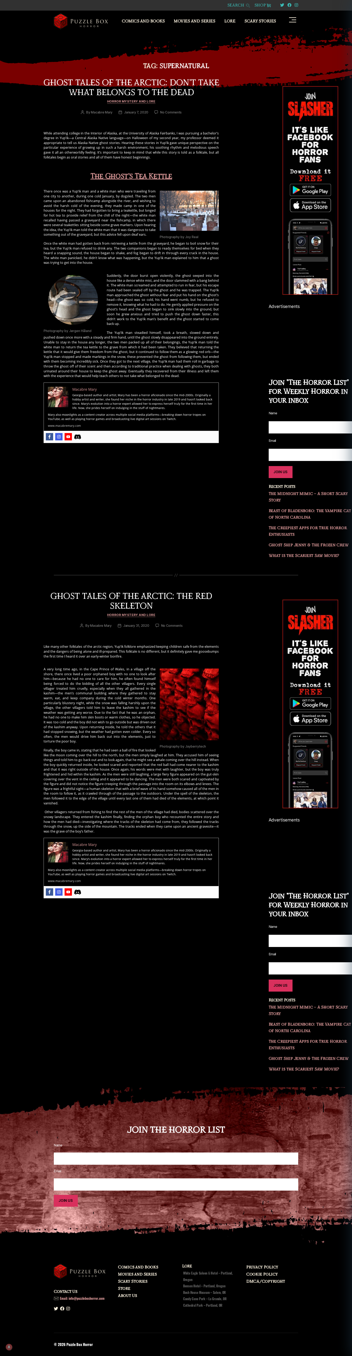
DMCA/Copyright (265, 1281)
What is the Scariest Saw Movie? (304, 555)
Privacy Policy (262, 1267)
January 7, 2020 (136, 112)
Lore (229, 21)
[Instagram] (59, 436)
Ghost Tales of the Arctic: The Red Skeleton (131, 601)
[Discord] (77, 436)
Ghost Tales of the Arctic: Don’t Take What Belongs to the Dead (131, 87)
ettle (162, 176)
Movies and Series (194, 21)
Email (57, 1171)
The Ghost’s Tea (119, 176)
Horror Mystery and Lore (131, 101)
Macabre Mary (101, 112)
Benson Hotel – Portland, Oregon (204, 1285)
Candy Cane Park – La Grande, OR (205, 1298)
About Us (127, 1295)
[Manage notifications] (9, 1347)
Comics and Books (143, 21)
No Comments (171, 112)
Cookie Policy (262, 1274)
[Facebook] (49, 436)
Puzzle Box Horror (79, 1344)
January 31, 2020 (136, 626)
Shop (260, 5)
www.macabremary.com (64, 426)
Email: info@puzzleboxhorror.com (82, 1298)
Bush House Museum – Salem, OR (204, 1292)
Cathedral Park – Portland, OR (202, 1305)
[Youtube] (68, 436)
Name (58, 1145)
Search (236, 5)
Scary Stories (260, 21)
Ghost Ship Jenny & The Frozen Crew (309, 545)
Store (124, 1288)
